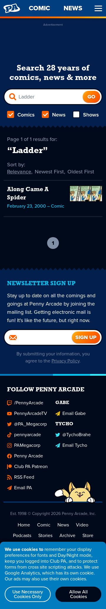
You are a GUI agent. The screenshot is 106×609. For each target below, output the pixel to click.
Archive (67, 535)
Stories (45, 535)
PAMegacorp (27, 445)
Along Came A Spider (28, 194)
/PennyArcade (28, 402)
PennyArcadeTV (30, 413)
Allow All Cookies (78, 594)
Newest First (49, 171)
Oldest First (80, 171)
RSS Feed (24, 477)
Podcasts (22, 535)
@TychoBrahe (76, 434)
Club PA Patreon (31, 466)
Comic (43, 524)
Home (24, 524)
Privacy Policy (66, 360)
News (59, 115)
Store (87, 535)
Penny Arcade (28, 455)
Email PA (23, 487)
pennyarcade (27, 434)
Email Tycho (74, 445)
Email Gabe (74, 413)
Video (82, 524)
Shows (91, 115)
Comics (26, 115)
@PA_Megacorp (30, 424)
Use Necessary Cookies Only (27, 594)
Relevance (19, 171)
